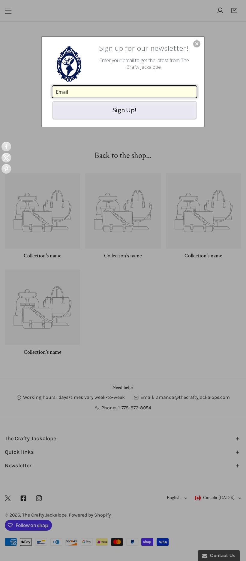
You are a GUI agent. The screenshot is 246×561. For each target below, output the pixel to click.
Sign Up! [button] (124, 110)
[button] (196, 43)
